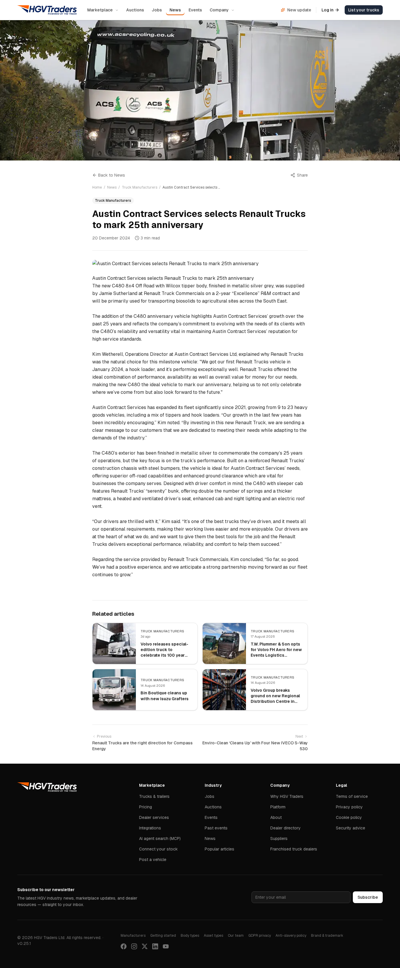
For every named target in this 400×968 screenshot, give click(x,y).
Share (302, 175)
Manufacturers (133, 935)
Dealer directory (285, 828)
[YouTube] (166, 946)
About (276, 817)
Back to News (111, 175)
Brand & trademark (327, 935)
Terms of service (352, 796)
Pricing (145, 807)
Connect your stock (158, 849)
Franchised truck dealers (293, 849)
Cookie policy (349, 817)
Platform (278, 807)
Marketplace (100, 10)
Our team (236, 935)
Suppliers (279, 838)
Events (195, 10)
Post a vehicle (152, 859)
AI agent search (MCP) (160, 838)
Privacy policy (349, 807)
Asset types (213, 935)
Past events (216, 828)
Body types (190, 935)
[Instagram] (134, 946)
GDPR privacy (259, 935)
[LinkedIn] (155, 946)
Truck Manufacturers (139, 187)
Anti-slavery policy (291, 935)
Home (97, 187)
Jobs (157, 10)
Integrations (150, 828)
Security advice (350, 828)
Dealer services (154, 817)
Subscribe (368, 897)
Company (219, 10)
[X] (145, 946)
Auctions (135, 10)
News (175, 10)
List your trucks (363, 10)
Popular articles (219, 849)
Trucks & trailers (154, 796)
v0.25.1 (24, 943)
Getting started (163, 935)
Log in (328, 10)
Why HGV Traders (286, 796)
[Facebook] (124, 946)
